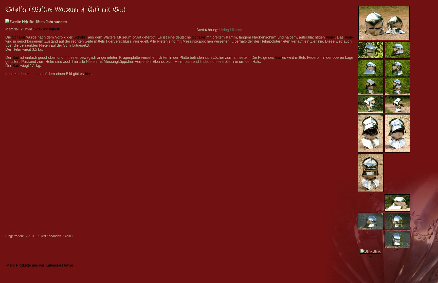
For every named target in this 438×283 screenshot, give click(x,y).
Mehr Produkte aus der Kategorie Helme (39, 265)
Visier (330, 37)
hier (88, 74)
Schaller (18, 37)
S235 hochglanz (46, 29)
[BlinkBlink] (370, 251)
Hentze (33, 74)
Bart (15, 57)
